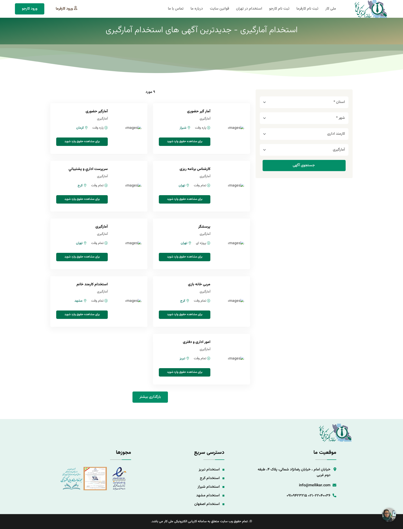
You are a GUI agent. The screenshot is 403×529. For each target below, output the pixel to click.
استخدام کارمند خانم (92, 284)
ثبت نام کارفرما (307, 9)
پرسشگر (204, 227)
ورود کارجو (29, 9)
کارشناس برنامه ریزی (195, 169)
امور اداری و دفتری (196, 342)
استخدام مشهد (208, 495)
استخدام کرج (210, 478)
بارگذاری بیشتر (150, 397)
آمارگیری (101, 227)
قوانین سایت (219, 9)
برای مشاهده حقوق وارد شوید (184, 141)
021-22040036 (319, 496)
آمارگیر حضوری (97, 111)
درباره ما (197, 9)
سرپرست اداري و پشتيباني (88, 169)
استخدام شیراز (209, 487)
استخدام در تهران (249, 9)
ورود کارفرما (64, 9)
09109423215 (297, 496)
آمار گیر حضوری (198, 111)
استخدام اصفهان (207, 504)
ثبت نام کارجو (279, 9)
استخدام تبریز (209, 470)
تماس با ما (176, 9)
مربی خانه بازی (199, 284)
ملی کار (330, 9)
